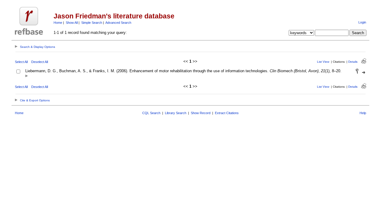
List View (323, 61)
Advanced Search (118, 22)
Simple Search (91, 22)
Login (362, 22)
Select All (21, 62)
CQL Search (151, 113)
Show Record (200, 113)
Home (58, 22)
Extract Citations (227, 113)
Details (352, 61)
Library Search (175, 113)
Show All (72, 22)
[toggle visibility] (26, 76)
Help (363, 113)
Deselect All (39, 62)
